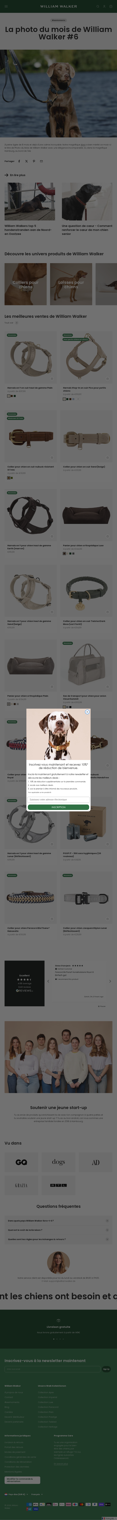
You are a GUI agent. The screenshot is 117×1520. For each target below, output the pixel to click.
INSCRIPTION (58, 807)
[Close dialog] (87, 712)
